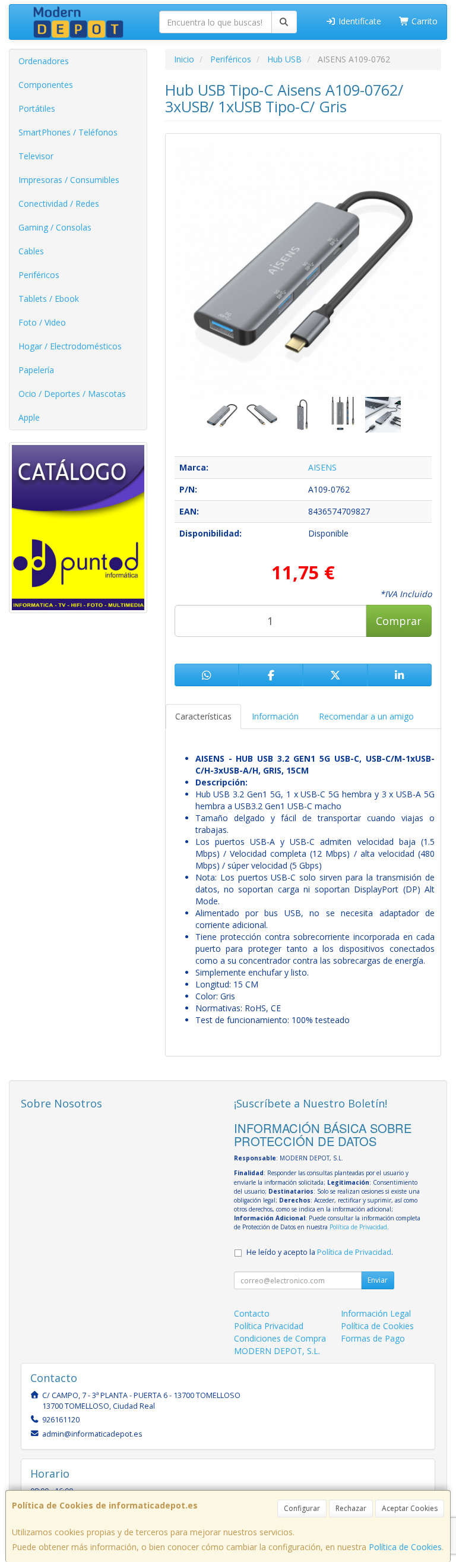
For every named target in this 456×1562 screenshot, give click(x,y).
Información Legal (376, 1313)
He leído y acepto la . (319, 1252)
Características (203, 716)
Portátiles (36, 108)
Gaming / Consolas (54, 227)
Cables (31, 251)
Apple (29, 417)
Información (275, 716)
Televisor (35, 156)
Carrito (423, 21)
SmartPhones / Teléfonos (68, 132)
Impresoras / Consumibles (68, 179)
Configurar (302, 1508)
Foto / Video (42, 322)
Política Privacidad (268, 1325)
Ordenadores (43, 61)
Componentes (45, 84)
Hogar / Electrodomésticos (70, 346)
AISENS (322, 467)
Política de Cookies (405, 1546)
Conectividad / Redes (58, 203)
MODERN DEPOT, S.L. (277, 1350)
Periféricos (38, 274)
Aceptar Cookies (410, 1508)
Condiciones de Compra (280, 1338)
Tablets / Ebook (48, 298)
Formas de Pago (373, 1338)
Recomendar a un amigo (366, 716)
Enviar (378, 1280)
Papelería (36, 369)
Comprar (399, 621)
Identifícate (358, 21)
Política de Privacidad (358, 1227)
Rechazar (350, 1508)
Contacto (252, 1313)
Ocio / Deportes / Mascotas (72, 393)
